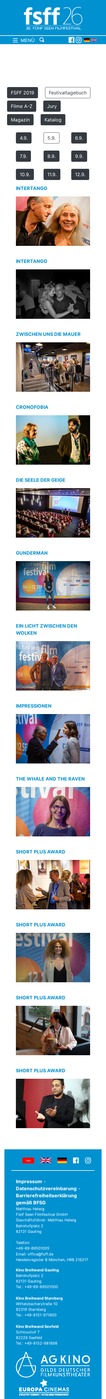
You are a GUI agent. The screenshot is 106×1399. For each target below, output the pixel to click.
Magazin (20, 120)
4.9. (24, 138)
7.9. (23, 156)
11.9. (52, 174)
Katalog (53, 120)
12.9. (80, 174)
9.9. (79, 156)
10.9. (25, 174)
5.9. (51, 138)
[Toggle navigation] (52, 40)
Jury (52, 106)
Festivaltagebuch (68, 93)
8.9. (51, 156)
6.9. (79, 138)
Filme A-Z (21, 106)
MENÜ (26, 40)
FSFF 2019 (22, 93)
